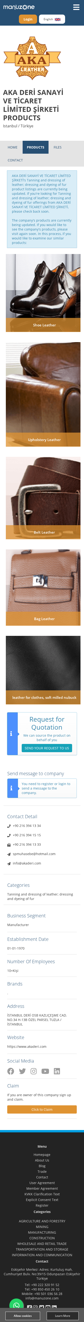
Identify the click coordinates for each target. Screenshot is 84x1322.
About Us (42, 1160)
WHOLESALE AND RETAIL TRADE (42, 1243)
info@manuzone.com (42, 1298)
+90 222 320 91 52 (45, 1285)
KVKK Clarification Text (42, 1194)
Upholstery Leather (44, 439)
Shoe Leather (44, 325)
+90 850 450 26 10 (45, 1289)
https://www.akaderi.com (26, 1046)
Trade (42, 1171)
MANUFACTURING (42, 1232)
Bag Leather (44, 618)
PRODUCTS (35, 147)
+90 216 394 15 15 (27, 835)
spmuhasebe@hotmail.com (34, 854)
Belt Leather (44, 532)
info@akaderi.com (27, 863)
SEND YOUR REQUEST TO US (47, 748)
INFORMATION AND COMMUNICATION (42, 1255)
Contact (42, 1177)
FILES (58, 147)
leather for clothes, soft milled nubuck (44, 697)
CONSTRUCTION (42, 1238)
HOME (13, 147)
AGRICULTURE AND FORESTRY (42, 1221)
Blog (42, 1166)
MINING (42, 1226)
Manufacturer (18, 925)
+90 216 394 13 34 (27, 825)
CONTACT (15, 160)
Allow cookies (23, 1316)
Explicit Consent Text (42, 1199)
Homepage (42, 1154)
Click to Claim (42, 1109)
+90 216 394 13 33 (27, 844)
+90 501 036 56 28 (48, 1293)
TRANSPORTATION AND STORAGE (42, 1249)
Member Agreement (42, 1188)
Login (28, 19)
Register (42, 1205)
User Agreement (42, 1183)
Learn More (62, 1316)
